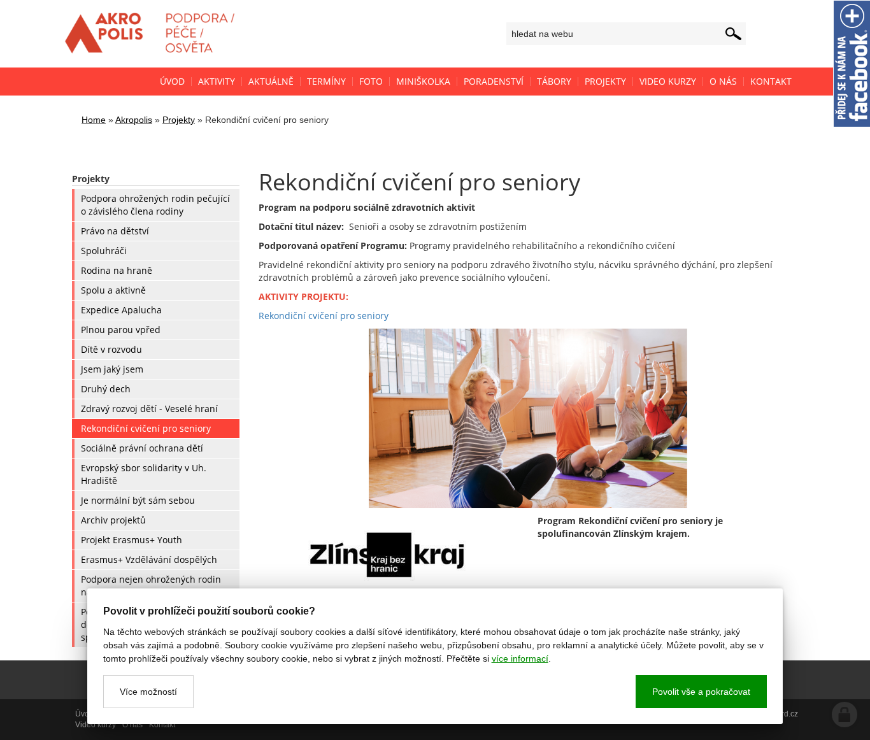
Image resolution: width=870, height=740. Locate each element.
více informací (520, 658)
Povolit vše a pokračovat (701, 692)
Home (94, 120)
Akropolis (133, 120)
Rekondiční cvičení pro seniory (324, 316)
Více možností (148, 692)
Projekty (178, 120)
